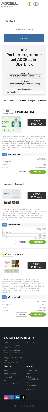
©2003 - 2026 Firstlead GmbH (24, 406)
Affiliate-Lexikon (10, 374)
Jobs (28, 374)
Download (8, 377)
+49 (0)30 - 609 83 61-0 (13, 347)
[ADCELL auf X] (22, 397)
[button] (24, 38)
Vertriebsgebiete (25, 89)
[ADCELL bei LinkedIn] (17, 397)
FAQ (27, 382)
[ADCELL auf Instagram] (6, 397)
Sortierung (25, 81)
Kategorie (25, 73)
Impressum (30, 389)
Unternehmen (31, 370)
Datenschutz (31, 386)
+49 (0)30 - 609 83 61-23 (13, 352)
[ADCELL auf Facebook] (11, 397)
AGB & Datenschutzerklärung (34, 378)
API (5, 380)
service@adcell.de (11, 363)
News (6, 370)
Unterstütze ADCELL (11, 384)
